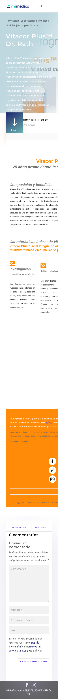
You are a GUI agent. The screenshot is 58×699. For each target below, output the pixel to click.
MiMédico (41, 119)
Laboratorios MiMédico (34, 20)
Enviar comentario (33, 661)
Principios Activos (27, 25)
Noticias (10, 25)
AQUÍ (49, 422)
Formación (12, 20)
